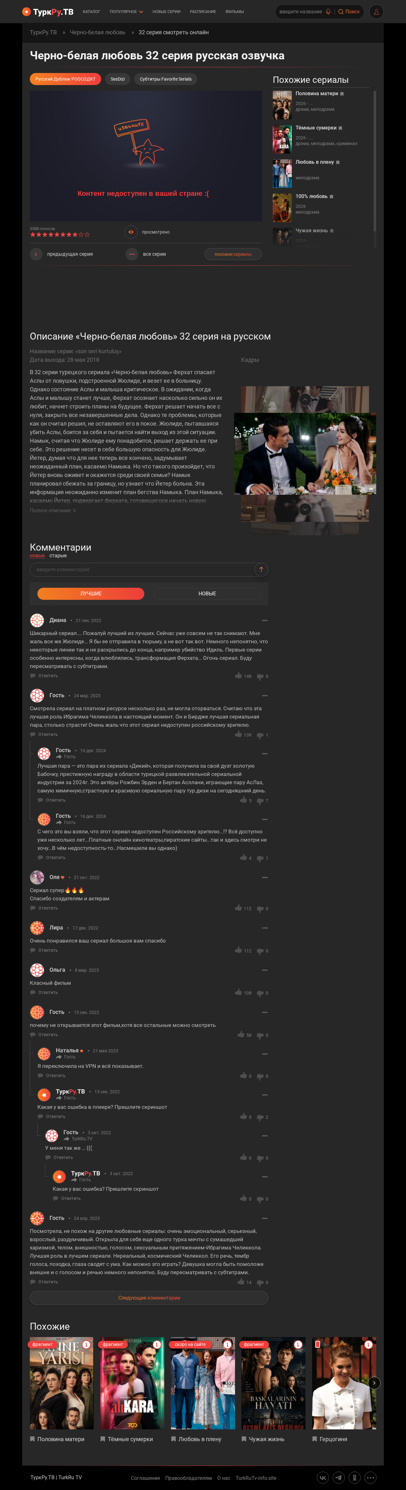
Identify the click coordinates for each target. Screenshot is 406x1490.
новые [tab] (37, 556)
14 (249, 1282)
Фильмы (235, 11)
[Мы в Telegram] (339, 1478)
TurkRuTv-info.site (256, 1478)
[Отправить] (261, 570)
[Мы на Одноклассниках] (355, 1478)
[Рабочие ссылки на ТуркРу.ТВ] (370, 1478)
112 (248, 908)
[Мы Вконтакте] (323, 1478)
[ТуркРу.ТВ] (47, 11)
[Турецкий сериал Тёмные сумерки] (132, 1383)
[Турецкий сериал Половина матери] (62, 1383)
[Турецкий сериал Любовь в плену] (203, 1383)
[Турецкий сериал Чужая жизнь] (273, 1383)
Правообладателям (188, 1478)
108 (248, 993)
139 (248, 735)
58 (249, 1035)
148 (248, 676)
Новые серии (166, 11)
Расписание (203, 11)
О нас (223, 1478)
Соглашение (145, 1478)
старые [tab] (58, 556)
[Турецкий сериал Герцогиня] (344, 1383)
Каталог (91, 11)
